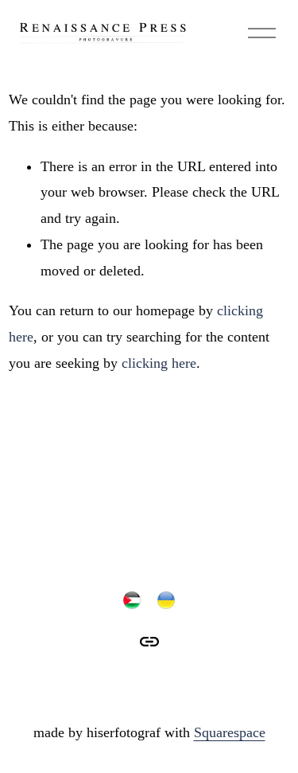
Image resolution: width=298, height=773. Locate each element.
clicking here (159, 363)
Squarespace (229, 732)
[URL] (149, 641)
